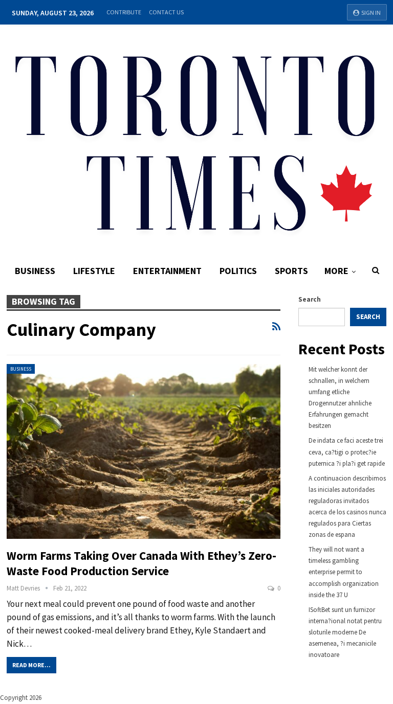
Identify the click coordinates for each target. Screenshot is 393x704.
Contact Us (166, 12)
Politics (238, 271)
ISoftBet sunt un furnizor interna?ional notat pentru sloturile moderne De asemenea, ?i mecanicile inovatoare (345, 632)
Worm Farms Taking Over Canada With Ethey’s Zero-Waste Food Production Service (141, 563)
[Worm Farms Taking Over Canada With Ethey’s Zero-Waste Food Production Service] (144, 451)
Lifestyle (94, 271)
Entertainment (167, 271)
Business (35, 271)
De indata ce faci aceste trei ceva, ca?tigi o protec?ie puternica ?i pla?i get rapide (347, 451)
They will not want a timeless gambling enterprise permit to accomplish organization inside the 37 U (344, 572)
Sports (291, 271)
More (336, 271)
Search (309, 299)
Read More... (31, 665)
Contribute (123, 12)
